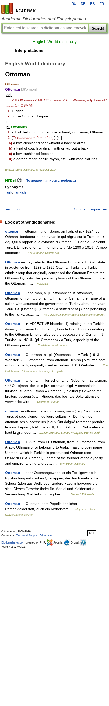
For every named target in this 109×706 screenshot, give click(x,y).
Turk (8, 192)
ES (92, 4)
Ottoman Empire (87, 209)
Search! (98, 28)
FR (102, 4)
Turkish (20, 192)
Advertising (46, 535)
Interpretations (29, 50)
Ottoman (12, 262)
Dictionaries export (12, 542)
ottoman (12, 231)
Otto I (17, 209)
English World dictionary (55, 41)
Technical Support (27, 535)
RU (73, 4)
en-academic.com (19, 8)
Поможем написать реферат (51, 180)
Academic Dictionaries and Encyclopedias (43, 18)
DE (83, 4)
